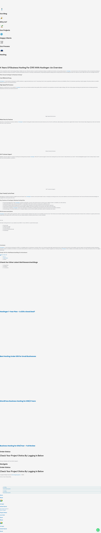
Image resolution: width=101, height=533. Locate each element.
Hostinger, (68, 71)
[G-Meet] (1, 501)
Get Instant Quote (6, 488)
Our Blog (4, 487)
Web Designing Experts (16, 474)
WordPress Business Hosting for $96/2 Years (18, 401)
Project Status (3, 512)
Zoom (1, 495)
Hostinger (18, 87)
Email (1, 531)
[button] (98, 530)
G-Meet (2, 504)
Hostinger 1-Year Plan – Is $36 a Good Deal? (17, 311)
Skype (1, 497)
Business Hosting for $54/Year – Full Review (17, 446)
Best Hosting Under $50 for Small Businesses (18, 356)
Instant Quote (3, 506)
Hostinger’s (2, 81)
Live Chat (2, 515)
